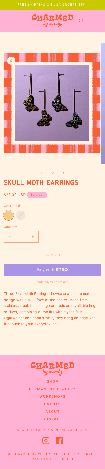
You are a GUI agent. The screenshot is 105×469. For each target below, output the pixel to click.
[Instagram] (45, 441)
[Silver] (20, 215)
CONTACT (52, 419)
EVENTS (52, 404)
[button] (10, 20)
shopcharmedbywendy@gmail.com (52, 429)
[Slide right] (63, 172)
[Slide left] (41, 172)
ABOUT (52, 411)
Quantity (10, 226)
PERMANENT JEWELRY (52, 389)
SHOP (52, 381)
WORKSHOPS (52, 396)
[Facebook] (59, 441)
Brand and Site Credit (53, 459)
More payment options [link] (52, 282)
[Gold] (8, 215)
